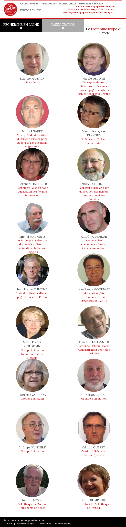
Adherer (34, 3)
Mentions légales (63, 523)
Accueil (24, 3)
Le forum (8, 523)
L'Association (45, 523)
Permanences (49, 3)
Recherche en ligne (30, 10)
